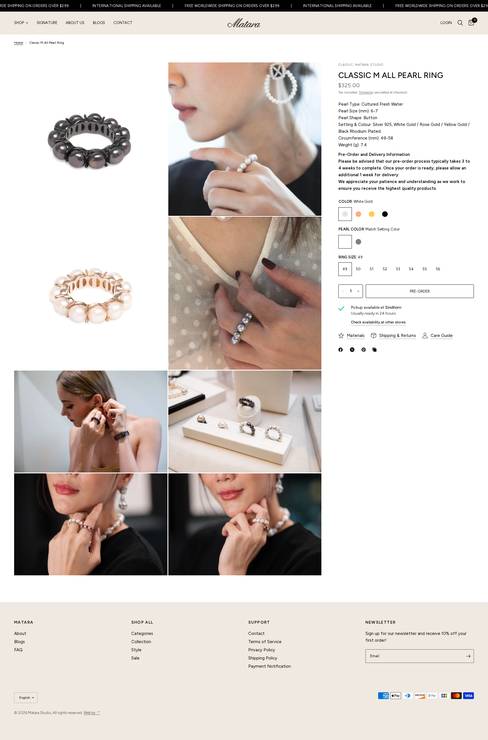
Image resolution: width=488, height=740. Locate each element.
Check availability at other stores (378, 322)
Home (18, 43)
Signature (47, 23)
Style (136, 649)
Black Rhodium (385, 214)
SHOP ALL (142, 622)
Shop (19, 23)
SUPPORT (259, 622)
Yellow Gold (371, 214)
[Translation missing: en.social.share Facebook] (341, 349)
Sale (135, 658)
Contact (123, 23)
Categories (142, 633)
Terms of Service (265, 641)
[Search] (460, 23)
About (20, 633)
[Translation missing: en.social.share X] (353, 349)
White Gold (345, 214)
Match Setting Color (345, 242)
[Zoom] (155, 74)
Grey (358, 242)
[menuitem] (23, 23)
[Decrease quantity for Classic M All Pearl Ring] (343, 291)
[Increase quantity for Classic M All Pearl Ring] (358, 291)
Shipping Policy (262, 658)
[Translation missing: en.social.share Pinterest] (364, 349)
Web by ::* (92, 713)
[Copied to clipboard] (375, 349)
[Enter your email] (468, 656)
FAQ (18, 649)
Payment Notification (269, 666)
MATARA (23, 622)
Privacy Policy (261, 649)
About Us (75, 23)
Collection (141, 641)
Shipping (366, 92)
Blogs (99, 23)
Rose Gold (358, 214)
